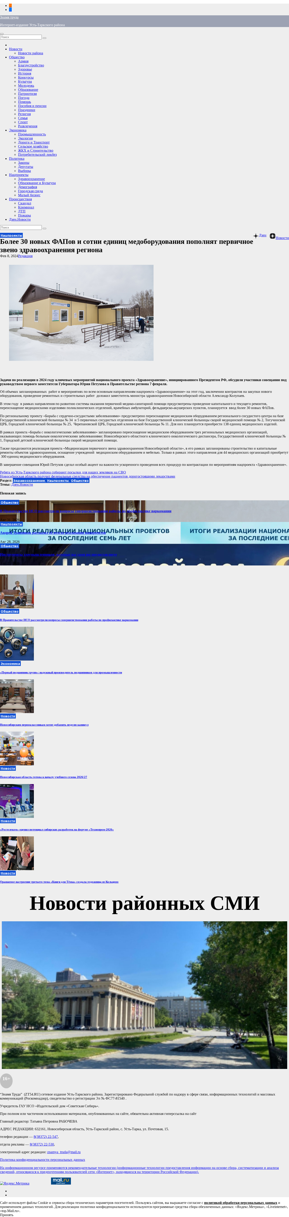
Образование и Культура (37, 183)
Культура (25, 81)
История (24, 73)
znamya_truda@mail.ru (64, 1152)
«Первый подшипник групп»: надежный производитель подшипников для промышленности (61, 672)
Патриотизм (27, 94)
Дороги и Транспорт (34, 142)
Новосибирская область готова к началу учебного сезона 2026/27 (43, 777)
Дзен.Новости (20, 219)
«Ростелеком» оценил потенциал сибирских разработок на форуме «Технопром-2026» (57, 829)
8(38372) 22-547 (46, 1137)
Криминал (26, 207)
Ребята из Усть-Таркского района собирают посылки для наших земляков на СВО (63, 472)
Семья (23, 118)
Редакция (25, 256)
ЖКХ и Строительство (35, 150)
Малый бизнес (29, 195)
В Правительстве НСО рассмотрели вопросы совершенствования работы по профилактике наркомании (85, 511)
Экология (25, 138)
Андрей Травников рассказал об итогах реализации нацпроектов (53, 533)
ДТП (22, 211)
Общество (17, 57)
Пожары (24, 215)
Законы (23, 163)
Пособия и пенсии (32, 106)
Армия (23, 61)
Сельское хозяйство (33, 146)
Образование (28, 90)
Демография (27, 187)
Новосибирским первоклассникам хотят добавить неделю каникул (44, 724)
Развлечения (27, 126)
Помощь (24, 102)
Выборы (24, 171)
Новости (15, 49)
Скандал (24, 203)
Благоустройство (31, 65)
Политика (16, 158)
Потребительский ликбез (37, 154)
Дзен (262, 235)
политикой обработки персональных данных (240, 1203)
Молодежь (26, 85)
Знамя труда (9, 17)
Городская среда (30, 191)
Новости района (30, 53)
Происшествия (20, 199)
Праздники (26, 110)
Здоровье (25, 69)
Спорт (23, 122)
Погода (23, 98)
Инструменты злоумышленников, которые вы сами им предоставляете (58, 554)
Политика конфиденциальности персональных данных (42, 1160)
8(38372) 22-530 (42, 1144)
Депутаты (25, 167)
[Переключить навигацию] (2, 33)
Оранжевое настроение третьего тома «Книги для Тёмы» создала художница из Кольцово (59, 881)
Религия (24, 114)
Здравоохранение (31, 179)
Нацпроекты (18, 175)
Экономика (17, 130)
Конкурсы (26, 77)
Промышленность (32, 134)
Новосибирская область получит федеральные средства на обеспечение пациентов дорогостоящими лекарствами (87, 476)
